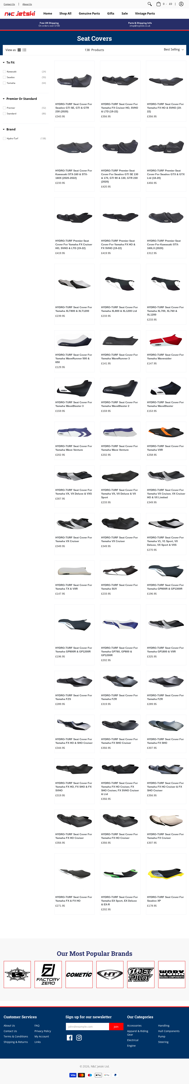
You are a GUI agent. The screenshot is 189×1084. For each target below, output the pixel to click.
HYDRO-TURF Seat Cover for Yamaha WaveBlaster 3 (73, 404)
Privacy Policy (43, 1031)
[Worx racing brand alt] (171, 974)
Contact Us (9, 4)
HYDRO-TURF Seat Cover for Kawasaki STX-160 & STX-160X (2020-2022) (73, 174)
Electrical (132, 1040)
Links (38, 1042)
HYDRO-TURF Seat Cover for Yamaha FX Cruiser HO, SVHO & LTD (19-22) (119, 108)
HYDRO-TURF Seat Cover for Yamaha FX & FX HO (73, 899)
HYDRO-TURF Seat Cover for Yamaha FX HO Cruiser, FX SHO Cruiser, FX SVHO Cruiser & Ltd (120, 789)
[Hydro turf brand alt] (109, 974)
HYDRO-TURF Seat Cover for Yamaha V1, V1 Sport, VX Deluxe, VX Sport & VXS (165, 541)
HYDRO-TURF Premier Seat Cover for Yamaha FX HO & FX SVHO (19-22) (118, 244)
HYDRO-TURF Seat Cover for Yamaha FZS (73, 697)
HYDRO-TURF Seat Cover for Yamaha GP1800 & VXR (165, 649)
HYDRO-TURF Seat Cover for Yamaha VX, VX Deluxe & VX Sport (119, 493)
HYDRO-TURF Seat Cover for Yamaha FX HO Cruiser (73, 836)
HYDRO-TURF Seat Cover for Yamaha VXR (165, 448)
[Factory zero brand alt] (48, 974)
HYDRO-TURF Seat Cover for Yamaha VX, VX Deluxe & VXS (73, 491)
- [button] (167, 4)
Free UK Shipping (49, 22)
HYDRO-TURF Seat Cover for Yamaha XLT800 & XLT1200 (73, 309)
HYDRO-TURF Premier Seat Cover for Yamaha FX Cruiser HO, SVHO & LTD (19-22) (73, 244)
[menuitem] (150, 4)
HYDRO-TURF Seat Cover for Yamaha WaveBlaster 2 (119, 404)
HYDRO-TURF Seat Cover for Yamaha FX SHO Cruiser (119, 741)
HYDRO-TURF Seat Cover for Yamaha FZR (119, 697)
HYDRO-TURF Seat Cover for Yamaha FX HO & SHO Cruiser (73, 741)
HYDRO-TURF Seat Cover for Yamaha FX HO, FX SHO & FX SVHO (73, 787)
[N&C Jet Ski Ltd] (20, 13)
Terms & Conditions (16, 1036)
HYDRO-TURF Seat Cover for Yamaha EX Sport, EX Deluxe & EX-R (119, 901)
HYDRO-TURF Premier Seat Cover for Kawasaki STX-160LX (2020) (164, 244)
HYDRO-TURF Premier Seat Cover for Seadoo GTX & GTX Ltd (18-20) (166, 174)
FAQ (37, 1025)
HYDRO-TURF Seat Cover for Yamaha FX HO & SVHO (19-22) (165, 108)
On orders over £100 (49, 25)
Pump (161, 1036)
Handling (163, 1025)
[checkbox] (26, 71)
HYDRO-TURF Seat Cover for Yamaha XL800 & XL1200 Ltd (119, 309)
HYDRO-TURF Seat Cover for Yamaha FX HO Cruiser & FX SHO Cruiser (165, 787)
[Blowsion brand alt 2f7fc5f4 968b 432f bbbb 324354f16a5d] (17, 974)
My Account (42, 1036)
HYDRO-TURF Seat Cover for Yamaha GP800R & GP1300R (165, 587)
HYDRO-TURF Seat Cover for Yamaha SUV (119, 587)
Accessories (134, 1025)
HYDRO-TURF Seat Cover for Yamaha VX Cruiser (73, 539)
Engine (131, 1045)
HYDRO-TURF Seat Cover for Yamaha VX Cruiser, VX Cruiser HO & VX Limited (166, 493)
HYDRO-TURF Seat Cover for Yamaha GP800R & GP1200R (73, 649)
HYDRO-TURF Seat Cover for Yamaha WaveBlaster (165, 404)
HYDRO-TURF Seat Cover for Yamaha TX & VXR (73, 587)
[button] (181, 4)
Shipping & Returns (16, 1042)
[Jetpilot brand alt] (140, 974)
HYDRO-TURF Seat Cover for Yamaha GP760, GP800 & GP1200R (119, 651)
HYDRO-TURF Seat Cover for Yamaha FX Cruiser (165, 836)
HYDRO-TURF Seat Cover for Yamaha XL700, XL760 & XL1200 (165, 311)
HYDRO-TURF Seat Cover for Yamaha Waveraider (165, 356)
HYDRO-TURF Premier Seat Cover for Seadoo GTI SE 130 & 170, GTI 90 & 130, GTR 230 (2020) (119, 176)
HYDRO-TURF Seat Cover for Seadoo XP (165, 899)
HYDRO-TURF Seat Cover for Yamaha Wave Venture (73, 448)
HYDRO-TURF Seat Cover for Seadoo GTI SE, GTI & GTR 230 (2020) (73, 108)
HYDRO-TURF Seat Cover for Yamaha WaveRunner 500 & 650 (73, 358)
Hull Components (169, 1031)
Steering (163, 1042)
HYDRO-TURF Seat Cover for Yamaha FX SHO (165, 741)
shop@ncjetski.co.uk (140, 25)
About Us (27, 4)
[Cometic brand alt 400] (79, 974)
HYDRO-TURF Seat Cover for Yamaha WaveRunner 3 (119, 356)
